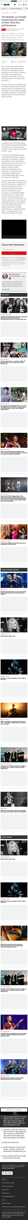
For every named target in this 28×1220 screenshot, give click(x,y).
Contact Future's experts (8, 1183)
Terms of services (20, 257)
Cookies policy (5, 1193)
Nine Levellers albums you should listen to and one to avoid (14, 1157)
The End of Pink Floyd (15, 8)
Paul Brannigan (12, 29)
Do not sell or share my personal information (13, 1206)
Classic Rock (20, 29)
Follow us (15, 61)
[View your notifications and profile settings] (14, 4)
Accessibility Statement (8, 1196)
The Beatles (13, 13)
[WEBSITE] (10, 278)
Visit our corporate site (8, 1168)
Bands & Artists (5, 13)
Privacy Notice (22, 259)
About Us (4, 1179)
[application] (14, 227)
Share (5, 61)
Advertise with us (6, 1203)
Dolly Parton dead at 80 (11, 1142)
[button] (2, 4)
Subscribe (20, 4)
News (3, 29)
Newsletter (23, 61)
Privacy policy (5, 1189)
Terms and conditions (7, 1186)
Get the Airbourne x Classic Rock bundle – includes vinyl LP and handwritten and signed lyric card (14, 1149)
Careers (4, 1200)
